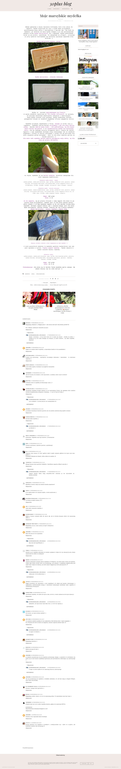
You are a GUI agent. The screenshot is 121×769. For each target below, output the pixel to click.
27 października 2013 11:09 (37, 322)
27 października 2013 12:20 (53, 399)
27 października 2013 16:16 (53, 426)
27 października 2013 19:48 (40, 514)
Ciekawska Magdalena (31, 498)
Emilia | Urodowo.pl (31, 435)
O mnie (49, 8)
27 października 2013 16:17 (53, 471)
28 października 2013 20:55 (37, 647)
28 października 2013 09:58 (53, 572)
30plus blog (60, 4)
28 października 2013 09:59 (53, 601)
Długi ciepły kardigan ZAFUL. (86, 118)
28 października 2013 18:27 (37, 619)
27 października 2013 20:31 (37, 531)
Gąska (27, 490)
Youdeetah (28, 462)
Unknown (28, 347)
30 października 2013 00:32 (38, 702)
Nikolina (28, 322)
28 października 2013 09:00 (39, 592)
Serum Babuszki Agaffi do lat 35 (58, 285)
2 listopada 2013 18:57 (36, 722)
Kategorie (56, 8)
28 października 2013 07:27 (36, 581)
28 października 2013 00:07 (36, 559)
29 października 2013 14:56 (35, 694)
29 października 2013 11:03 (37, 677)
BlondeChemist (30, 514)
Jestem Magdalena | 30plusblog (37, 335)
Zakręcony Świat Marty (32, 523)
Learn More (84, 763)
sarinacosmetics (30, 416)
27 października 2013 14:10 (35, 443)
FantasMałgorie (30, 355)
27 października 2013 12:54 (42, 435)
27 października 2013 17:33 (44, 498)
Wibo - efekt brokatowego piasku (39, 285)
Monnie (27, 559)
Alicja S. (28, 722)
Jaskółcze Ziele (30, 388)
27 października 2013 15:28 (38, 482)
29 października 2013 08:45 (53, 667)
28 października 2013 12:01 (37, 611)
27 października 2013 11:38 (38, 372)
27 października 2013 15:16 (38, 462)
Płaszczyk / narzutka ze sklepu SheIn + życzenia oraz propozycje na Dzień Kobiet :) (86, 129)
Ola (27, 451)
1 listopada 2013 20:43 (36, 714)
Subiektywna (29, 592)
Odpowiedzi (30, 332)
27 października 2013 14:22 (34, 451)
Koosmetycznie (30, 639)
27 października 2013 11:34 (40, 355)
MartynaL (28, 380)
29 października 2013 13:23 (44, 686)
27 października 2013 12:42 (41, 416)
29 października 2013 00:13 (37, 655)
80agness (28, 611)
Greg (27, 443)
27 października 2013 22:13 (36, 550)
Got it (91, 763)
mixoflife (28, 647)
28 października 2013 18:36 (40, 639)
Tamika (27, 550)
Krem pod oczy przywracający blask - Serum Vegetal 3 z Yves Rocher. (86, 88)
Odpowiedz (29, 329)
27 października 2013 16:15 (35, 490)
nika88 (27, 694)
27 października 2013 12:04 (37, 380)
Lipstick (28, 581)
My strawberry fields (31, 686)
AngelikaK (28, 482)
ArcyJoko (28, 619)
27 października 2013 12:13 (40, 388)
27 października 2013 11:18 (53, 335)
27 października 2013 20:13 (44, 523)
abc (27, 506)
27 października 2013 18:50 (34, 506)
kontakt (81, 26)
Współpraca (65, 8)
